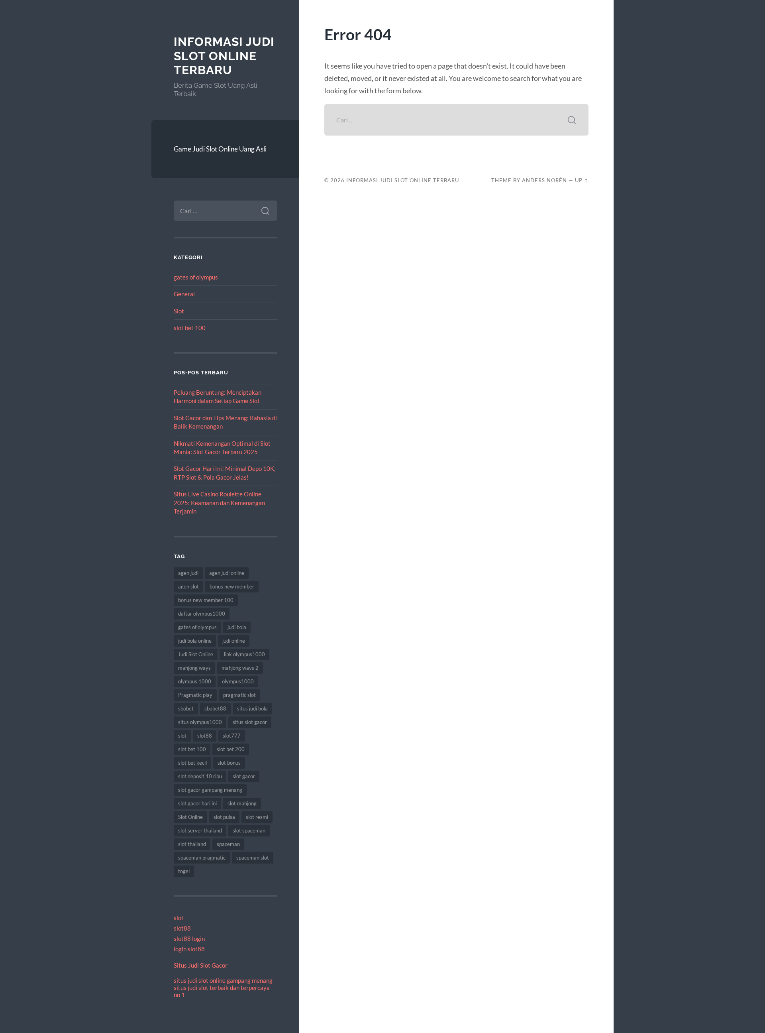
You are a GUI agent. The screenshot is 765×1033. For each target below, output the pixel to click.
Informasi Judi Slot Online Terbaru (224, 56)
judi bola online (195, 641)
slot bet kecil (192, 763)
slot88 (204, 735)
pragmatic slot (239, 695)
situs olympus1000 (200, 722)
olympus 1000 (194, 681)
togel (184, 871)
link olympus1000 (244, 654)
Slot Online (190, 817)
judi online (233, 641)
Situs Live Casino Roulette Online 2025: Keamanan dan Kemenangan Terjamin (219, 502)
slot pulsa (224, 817)
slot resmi (257, 817)
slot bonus (229, 763)
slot (182, 735)
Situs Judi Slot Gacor (201, 965)
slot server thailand (200, 830)
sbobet (186, 708)
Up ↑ (581, 180)
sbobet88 (215, 708)
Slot (179, 311)
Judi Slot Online (195, 654)
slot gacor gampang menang (210, 790)
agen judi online (226, 573)
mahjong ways (194, 668)
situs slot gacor (250, 722)
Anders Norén (544, 180)
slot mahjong (242, 803)
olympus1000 (238, 681)
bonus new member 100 (205, 600)
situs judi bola (252, 708)
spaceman (228, 844)
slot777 (232, 735)
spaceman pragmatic (202, 857)
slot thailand (192, 844)
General (184, 293)
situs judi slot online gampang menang (223, 980)
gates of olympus (196, 277)
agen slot (188, 586)
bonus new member (232, 586)
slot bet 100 (190, 327)
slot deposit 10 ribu (200, 776)
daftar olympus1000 (201, 613)
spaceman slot (252, 857)
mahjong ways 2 (240, 668)
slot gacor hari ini (197, 803)
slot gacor (244, 776)
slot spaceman (249, 830)
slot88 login (189, 938)
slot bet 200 (231, 749)
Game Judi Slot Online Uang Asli (220, 149)
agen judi (188, 573)
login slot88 (189, 948)
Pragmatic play (195, 695)
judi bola (237, 627)
